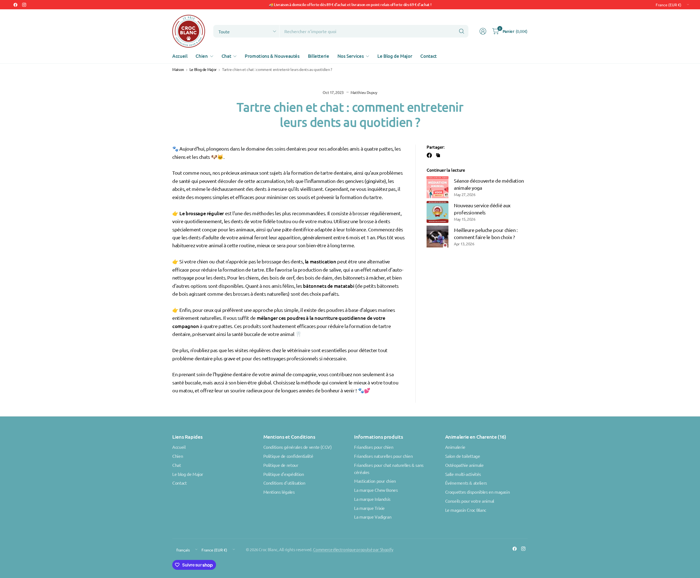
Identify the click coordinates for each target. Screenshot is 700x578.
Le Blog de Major (203, 69)
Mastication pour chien (375, 481)
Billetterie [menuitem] (318, 56)
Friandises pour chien (373, 447)
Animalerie (455, 447)
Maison (178, 69)
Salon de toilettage (462, 456)
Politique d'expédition (283, 474)
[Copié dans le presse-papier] (438, 155)
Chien (177, 456)
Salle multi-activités (463, 474)
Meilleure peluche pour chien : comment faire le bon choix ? (486, 233)
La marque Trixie (369, 508)
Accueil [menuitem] (179, 56)
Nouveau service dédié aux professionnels (482, 208)
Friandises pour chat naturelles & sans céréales (389, 468)
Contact (179, 482)
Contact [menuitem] (428, 56)
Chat (176, 465)
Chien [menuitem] (202, 56)
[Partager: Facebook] (430, 155)
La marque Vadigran (372, 516)
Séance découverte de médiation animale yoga (489, 184)
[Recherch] (461, 31)
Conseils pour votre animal (469, 501)
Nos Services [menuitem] (350, 56)
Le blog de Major (187, 474)
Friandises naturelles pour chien (383, 456)
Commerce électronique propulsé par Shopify (353, 549)
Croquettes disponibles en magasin (477, 491)
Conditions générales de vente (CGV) (297, 447)
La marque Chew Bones (376, 490)
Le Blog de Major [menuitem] (394, 56)
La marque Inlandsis (372, 499)
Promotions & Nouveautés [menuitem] (272, 56)
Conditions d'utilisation (284, 482)
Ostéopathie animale (464, 465)
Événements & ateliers (466, 482)
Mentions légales (279, 491)
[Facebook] (15, 4)
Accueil (178, 447)
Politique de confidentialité (288, 456)
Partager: (436, 147)
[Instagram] (24, 4)
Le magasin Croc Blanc (465, 510)
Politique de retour (280, 465)
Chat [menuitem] (226, 56)
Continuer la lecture (446, 170)
